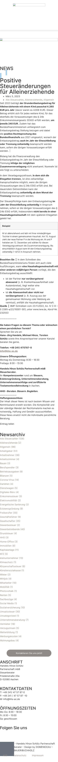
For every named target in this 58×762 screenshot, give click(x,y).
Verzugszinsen (7, 628)
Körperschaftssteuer (10, 566)
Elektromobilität (8, 500)
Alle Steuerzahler (15, 99)
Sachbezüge (6, 599)
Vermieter (5, 624)
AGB (5, 755)
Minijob (4, 578)
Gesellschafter (7, 521)
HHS (2, 537)
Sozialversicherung (10, 607)
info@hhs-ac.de (9, 351)
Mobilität (4, 586)
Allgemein (49, 99)
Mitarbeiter (6, 582)
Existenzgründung (9, 508)
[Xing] (19, 734)
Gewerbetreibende (10, 529)
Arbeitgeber (6, 451)
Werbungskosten (9, 636)
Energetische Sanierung (12, 504)
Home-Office (7, 541)
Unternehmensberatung (12, 619)
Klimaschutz (6, 562)
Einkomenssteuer (9, 496)
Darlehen (4, 483)
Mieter (3, 574)
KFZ (2, 554)
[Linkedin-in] (11, 734)
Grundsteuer (6, 533)
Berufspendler (7, 467)
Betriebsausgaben (9, 471)
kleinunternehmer (9, 558)
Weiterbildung (7, 632)
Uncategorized (8, 615)
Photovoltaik (7, 591)
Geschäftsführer (8, 516)
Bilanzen (4, 475)
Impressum (38, 755)
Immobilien (6, 545)
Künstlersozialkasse (10, 570)
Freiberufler (6, 512)
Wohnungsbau (7, 640)
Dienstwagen (7, 488)
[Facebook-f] (3, 734)
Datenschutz (19, 755)
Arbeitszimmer (7, 459)
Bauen (3, 463)
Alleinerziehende (33, 99)
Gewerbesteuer (8, 525)
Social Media (7, 603)
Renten (3, 595)
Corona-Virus (7, 479)
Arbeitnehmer (7, 455)
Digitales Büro (7, 492)
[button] (29, 30)
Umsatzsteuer (7, 611)
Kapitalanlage (7, 549)
